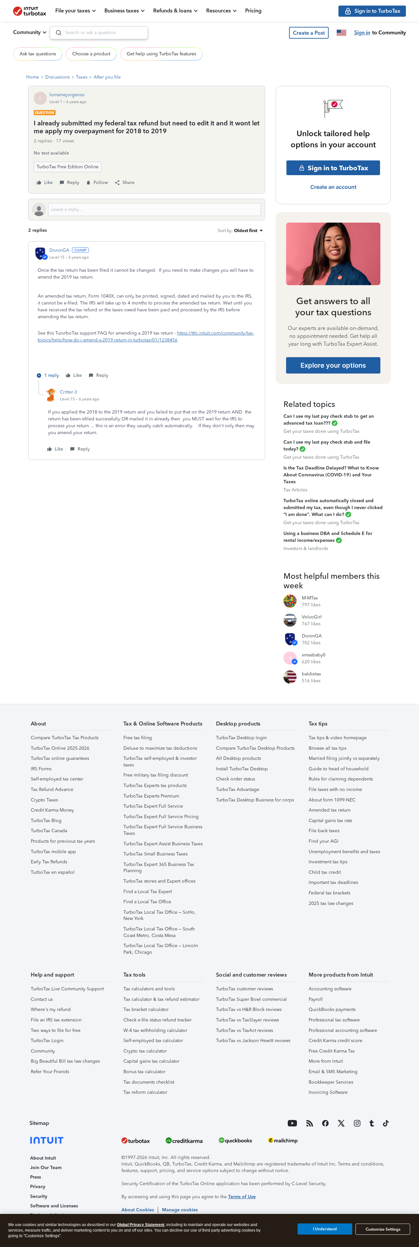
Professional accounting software (343, 1030)
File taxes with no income (335, 789)
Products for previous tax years (63, 841)
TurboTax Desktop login (241, 738)
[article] (147, 314)
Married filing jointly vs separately (344, 758)
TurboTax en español (53, 872)
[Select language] (341, 32)
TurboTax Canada (49, 831)
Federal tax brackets (329, 893)
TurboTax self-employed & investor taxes (160, 762)
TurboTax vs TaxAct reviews (244, 1030)
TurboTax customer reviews (244, 989)
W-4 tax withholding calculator (155, 1030)
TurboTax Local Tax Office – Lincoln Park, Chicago (160, 949)
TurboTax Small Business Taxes (155, 854)
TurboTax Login (47, 1040)
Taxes (81, 77)
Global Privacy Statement (140, 1224)
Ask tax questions (38, 54)
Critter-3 (68, 392)
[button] (309, 33)
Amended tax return (330, 810)
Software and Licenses (54, 1206)
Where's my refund (51, 1009)
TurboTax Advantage (237, 789)
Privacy (37, 1186)
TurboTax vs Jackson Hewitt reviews (253, 1040)
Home (32, 77)
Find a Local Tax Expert (147, 891)
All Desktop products (238, 758)
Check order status (235, 779)
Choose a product (91, 54)
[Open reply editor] (146, 209)
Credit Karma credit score (335, 1040)
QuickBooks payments (332, 1009)
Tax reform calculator (145, 1092)
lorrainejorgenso (67, 95)
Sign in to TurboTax (338, 168)
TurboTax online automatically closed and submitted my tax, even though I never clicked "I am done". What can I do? (333, 507)
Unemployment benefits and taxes (344, 851)
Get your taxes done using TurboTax (321, 431)
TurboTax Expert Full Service (153, 806)
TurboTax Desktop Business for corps (255, 800)
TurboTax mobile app (53, 851)
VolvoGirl (312, 617)
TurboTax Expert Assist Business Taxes (163, 844)
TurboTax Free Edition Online (68, 167)
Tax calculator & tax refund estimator (161, 999)
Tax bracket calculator (146, 1009)
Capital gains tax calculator (151, 1061)
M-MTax (310, 598)
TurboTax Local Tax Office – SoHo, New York (159, 915)
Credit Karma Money (52, 810)
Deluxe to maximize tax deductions (160, 748)
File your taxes (72, 11)
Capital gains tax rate (330, 820)
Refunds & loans (172, 11)
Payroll (316, 999)
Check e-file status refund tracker (157, 1020)
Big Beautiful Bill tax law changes (65, 1061)
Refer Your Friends (50, 1071)
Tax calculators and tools (149, 989)
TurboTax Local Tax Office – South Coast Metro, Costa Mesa (159, 932)
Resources (218, 11)
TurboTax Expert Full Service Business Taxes (162, 830)
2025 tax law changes (331, 903)
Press (35, 1177)
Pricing (253, 11)
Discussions (57, 77)
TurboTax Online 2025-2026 (60, 748)
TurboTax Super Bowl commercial (251, 999)
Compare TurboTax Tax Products (65, 738)
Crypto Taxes (44, 800)
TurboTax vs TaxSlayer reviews (247, 1020)
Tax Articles (295, 490)
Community (27, 32)
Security (38, 1196)
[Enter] (56, 32)
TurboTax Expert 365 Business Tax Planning (158, 868)
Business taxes (121, 11)
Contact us (42, 999)
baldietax (311, 674)
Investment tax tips (328, 862)
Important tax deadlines (333, 882)
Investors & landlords (305, 548)
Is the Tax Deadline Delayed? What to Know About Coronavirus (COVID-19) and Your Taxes (331, 475)
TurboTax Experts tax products (155, 785)
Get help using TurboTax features (161, 54)
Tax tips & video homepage (338, 738)
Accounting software (330, 989)
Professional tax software (334, 1020)
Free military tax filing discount (155, 775)
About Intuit (43, 1158)
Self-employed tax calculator (153, 1040)
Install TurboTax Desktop (242, 769)
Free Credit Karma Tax (332, 1051)
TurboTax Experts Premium (151, 796)
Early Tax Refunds (49, 862)
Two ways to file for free (56, 1030)
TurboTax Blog (46, 820)
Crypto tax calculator (145, 1051)
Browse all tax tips (327, 748)
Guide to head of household (339, 769)
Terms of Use (242, 1197)
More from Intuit (326, 1061)
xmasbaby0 (313, 655)
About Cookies (137, 1210)
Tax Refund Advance (52, 789)
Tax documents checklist (148, 1082)
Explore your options (333, 365)
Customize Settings (383, 1229)
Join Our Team (46, 1167)
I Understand (325, 1229)
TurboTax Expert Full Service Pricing (161, 816)
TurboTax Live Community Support (67, 989)
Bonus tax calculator (144, 1071)
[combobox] (99, 32)
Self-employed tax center (57, 779)
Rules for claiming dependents (341, 779)
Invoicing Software (328, 1092)
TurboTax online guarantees (60, 758)
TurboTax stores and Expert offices (159, 881)
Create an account (333, 187)
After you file (107, 77)
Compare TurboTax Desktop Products (255, 748)
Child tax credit (325, 872)
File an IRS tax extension (56, 1020)
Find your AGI (323, 841)
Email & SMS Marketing (333, 1071)
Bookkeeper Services (331, 1082)
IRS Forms (41, 769)
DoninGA (59, 250)
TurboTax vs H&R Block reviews (249, 1009)
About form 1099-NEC (332, 800)
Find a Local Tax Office (147, 902)
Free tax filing (137, 738)
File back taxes (324, 831)
